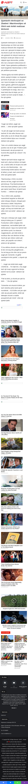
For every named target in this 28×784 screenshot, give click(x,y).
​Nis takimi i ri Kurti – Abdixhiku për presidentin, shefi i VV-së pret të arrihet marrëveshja (21, 664)
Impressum (3, 715)
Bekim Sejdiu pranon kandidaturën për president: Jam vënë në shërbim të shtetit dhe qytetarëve (7, 646)
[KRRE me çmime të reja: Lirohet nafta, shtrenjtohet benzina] (7, 656)
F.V (2, 38)
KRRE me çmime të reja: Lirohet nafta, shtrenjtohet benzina (7, 662)
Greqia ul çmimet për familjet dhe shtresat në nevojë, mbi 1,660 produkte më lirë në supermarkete (20, 646)
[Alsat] (7, 2)
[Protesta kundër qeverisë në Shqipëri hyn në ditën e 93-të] (5, 107)
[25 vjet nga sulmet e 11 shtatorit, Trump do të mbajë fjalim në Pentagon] (5, 115)
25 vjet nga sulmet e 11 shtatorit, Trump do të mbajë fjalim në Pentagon (18, 116)
